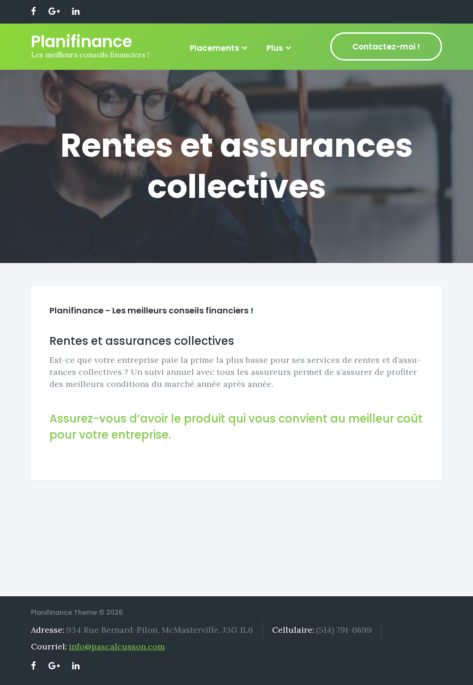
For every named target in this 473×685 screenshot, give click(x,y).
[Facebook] (33, 11)
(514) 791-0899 (344, 629)
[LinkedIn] (75, 11)
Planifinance (81, 41)
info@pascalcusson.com (117, 646)
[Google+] (54, 11)
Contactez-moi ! (386, 46)
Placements (214, 48)
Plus (275, 48)
